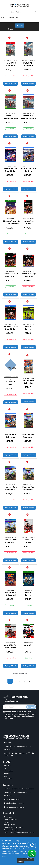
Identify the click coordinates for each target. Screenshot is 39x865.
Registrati (31, 707)
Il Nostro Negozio (10, 819)
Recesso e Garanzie (11, 830)
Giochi (5, 776)
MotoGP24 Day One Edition (11, 646)
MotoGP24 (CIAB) (28, 541)
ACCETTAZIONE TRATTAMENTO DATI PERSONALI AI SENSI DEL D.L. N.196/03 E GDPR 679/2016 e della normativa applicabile (20, 715)
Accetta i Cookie (25, 859)
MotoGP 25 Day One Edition (11, 275)
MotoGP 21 (28, 645)
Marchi (6, 822)
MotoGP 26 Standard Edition (11, 65)
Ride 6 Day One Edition (28, 169)
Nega (20, 862)
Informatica (8, 771)
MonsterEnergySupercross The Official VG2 (15, 222)
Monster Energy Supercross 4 (28, 595)
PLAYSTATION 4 (10, 324)
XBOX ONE (10, 219)
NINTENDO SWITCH (10, 60)
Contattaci (7, 817)
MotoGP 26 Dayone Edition (10, 117)
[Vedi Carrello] (36, 12)
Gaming (6, 773)
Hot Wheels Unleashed (10, 593)
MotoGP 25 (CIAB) (28, 222)
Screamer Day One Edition (10, 169)
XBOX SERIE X (10, 113)
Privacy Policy (9, 825)
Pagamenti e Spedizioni (13, 827)
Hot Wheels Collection (28, 381)
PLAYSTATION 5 (28, 113)
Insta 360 (7, 766)
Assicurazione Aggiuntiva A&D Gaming (19, 832)
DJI (4, 768)
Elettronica (7, 779)
